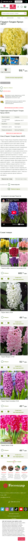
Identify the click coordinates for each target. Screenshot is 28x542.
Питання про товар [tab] (21, 179)
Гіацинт (18, 17)
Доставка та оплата (14, 513)
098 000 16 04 (7, 1)
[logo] (4, 8)
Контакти (14, 518)
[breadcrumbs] (2, 18)
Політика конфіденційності (14, 516)
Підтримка (18, 1)
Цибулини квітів (10, 17)
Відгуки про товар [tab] (7, 179)
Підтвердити (21, 539)
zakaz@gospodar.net (5, 497)
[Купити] (14, 252)
